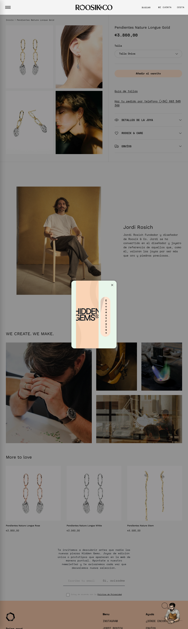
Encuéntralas (106, 316)
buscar (146, 7)
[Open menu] (8, 7)
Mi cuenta (164, 7)
